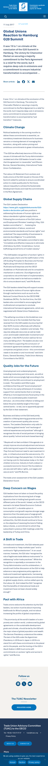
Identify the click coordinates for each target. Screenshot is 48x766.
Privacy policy (34, 762)
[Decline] (45, 759)
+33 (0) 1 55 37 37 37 (14, 733)
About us (10, 743)
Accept (13, 762)
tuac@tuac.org (32, 733)
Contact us (24, 743)
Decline (22, 762)
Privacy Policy (11, 736)
